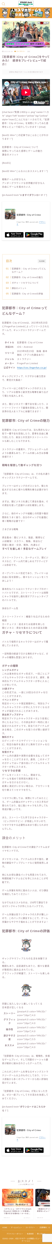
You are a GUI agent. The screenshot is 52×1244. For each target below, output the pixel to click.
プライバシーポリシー (15, 1234)
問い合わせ (41, 1234)
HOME (4, 1227)
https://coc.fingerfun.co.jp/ (32, 368)
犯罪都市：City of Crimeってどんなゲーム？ (29, 270)
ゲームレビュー (16, 1227)
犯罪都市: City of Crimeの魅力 (27, 277)
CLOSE (42, 261)
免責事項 (30, 1234)
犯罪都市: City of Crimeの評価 (27, 293)
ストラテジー (20, 51)
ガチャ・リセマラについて (25, 283)
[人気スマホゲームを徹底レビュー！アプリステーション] (26, 3)
